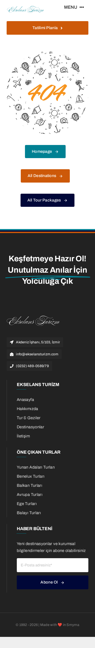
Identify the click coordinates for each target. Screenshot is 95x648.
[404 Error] (47, 53)
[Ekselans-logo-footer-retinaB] (33, 315)
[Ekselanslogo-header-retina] (25, 6)
